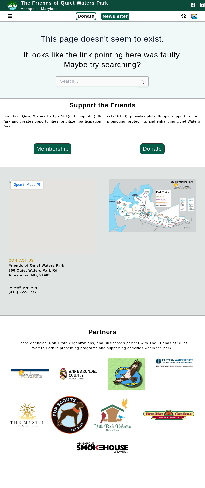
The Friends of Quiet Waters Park (64, 3)
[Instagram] (202, 4)
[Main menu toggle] (10, 16)
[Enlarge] (189, 185)
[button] (22, 16)
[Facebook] (193, 4)
